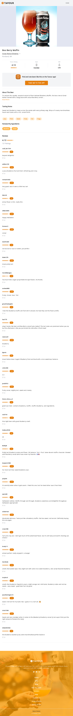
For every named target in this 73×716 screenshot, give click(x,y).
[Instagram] (39, 671)
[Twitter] (33, 671)
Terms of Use (36, 705)
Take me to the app (36, 83)
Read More (5, 99)
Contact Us (36, 698)
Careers (36, 691)
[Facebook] (36, 671)
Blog (36, 684)
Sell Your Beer (36, 688)
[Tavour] (36, 660)
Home (67, 3)
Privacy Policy (36, 701)
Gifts (36, 681)
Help (36, 694)
